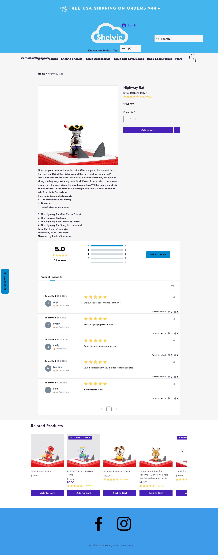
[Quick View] (47, 450)
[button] (130, 48)
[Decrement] (126, 119)
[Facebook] (98, 523)
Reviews (5, 281)
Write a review (158, 254)
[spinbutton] (130, 119)
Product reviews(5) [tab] (52, 277)
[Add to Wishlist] (177, 130)
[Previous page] (101, 409)
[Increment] (135, 119)
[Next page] (116, 409)
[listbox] (130, 48)
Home (41, 73)
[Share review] (174, 297)
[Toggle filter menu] (172, 286)
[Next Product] (183, 451)
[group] (109, 465)
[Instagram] (123, 523)
